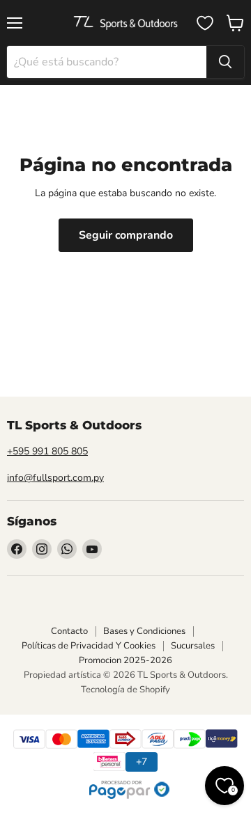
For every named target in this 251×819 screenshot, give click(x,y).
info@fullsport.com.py (55, 477)
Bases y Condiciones (144, 631)
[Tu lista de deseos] (205, 23)
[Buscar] (225, 62)
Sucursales (193, 645)
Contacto (69, 631)
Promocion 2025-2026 (125, 660)
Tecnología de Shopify (125, 689)
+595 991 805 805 (47, 451)
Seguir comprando (126, 235)
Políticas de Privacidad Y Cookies (88, 645)
